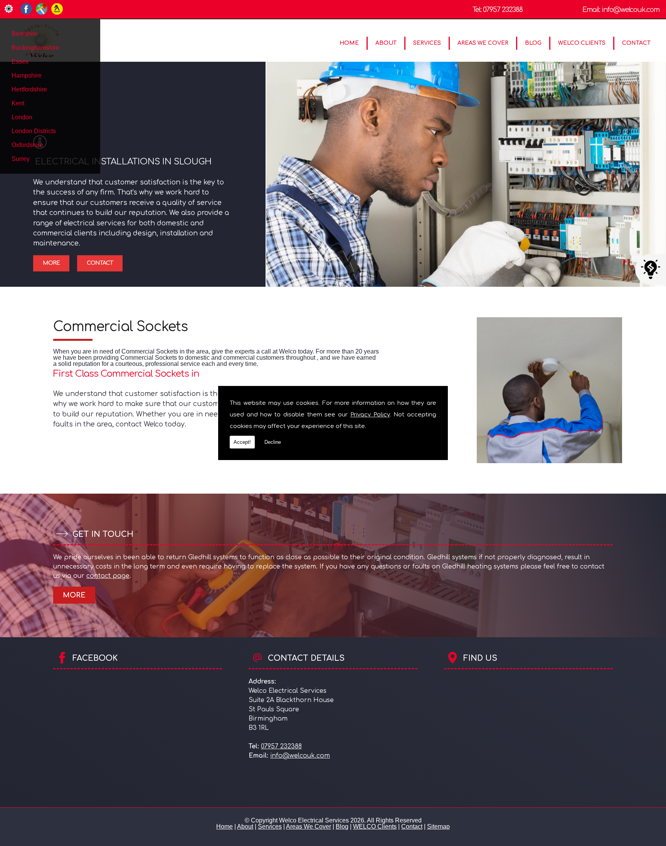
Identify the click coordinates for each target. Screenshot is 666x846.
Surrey (21, 159)
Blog (533, 43)
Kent (18, 103)
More (51, 263)
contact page (108, 575)
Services (427, 43)
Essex (20, 61)
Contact (636, 43)
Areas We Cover (482, 43)
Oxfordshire (27, 145)
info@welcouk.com (630, 10)
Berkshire (25, 33)
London (22, 117)
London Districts (34, 131)
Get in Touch (102, 534)
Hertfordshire (29, 89)
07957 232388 (503, 10)
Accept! (242, 442)
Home (349, 43)
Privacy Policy (370, 414)
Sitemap (438, 826)
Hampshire (27, 75)
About (386, 43)
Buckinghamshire (35, 47)
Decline (272, 442)
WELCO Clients (581, 43)
